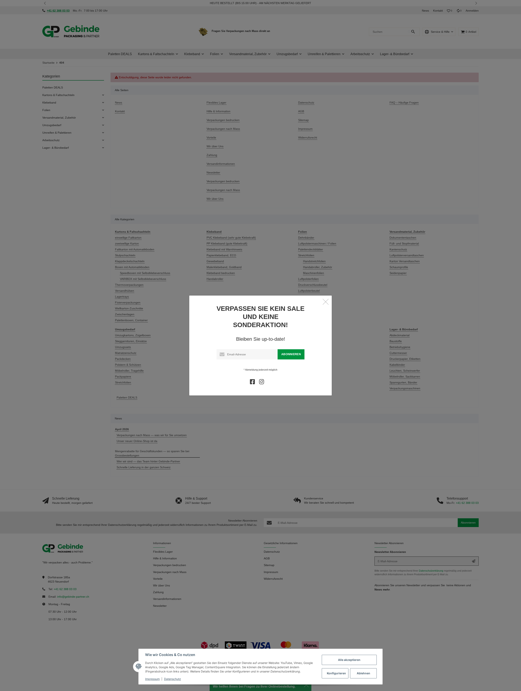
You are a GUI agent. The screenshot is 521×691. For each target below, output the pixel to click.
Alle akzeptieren (349, 660)
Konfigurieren (336, 673)
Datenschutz (172, 679)
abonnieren (291, 354)
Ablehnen (363, 673)
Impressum (152, 679)
